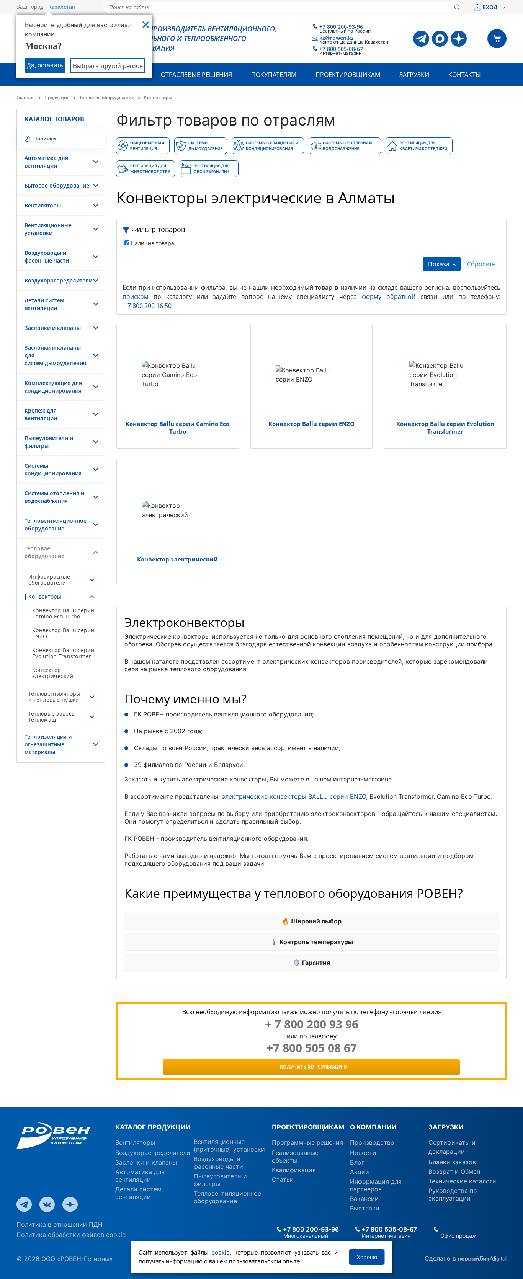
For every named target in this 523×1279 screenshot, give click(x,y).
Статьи (283, 1179)
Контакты (464, 74)
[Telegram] (421, 39)
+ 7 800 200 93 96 (311, 1024)
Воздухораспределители (58, 280)
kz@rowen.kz (336, 37)
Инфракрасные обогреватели (49, 579)
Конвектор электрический (53, 673)
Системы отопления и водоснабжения (54, 496)
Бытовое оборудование (57, 185)
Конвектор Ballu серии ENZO (63, 633)
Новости (363, 1153)
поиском (136, 296)
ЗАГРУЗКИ (446, 1127)
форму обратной (388, 296)
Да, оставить (45, 65)
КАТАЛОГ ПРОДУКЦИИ (153, 1127)
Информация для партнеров (376, 1185)
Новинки (44, 138)
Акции (359, 1172)
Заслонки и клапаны (53, 327)
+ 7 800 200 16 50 (147, 306)
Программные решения (307, 1142)
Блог (357, 1162)
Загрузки (414, 74)
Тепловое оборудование (106, 97)
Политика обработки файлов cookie (71, 1234)
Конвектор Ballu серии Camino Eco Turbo (63, 613)
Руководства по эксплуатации (452, 1194)
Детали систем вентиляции (44, 304)
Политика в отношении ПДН (59, 1224)
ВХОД (494, 7)
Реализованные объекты (295, 1156)
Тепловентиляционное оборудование (56, 524)
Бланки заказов (452, 1162)
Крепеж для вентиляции (41, 414)
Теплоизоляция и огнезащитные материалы (48, 744)
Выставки (364, 1208)
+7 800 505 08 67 (311, 1048)
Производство (372, 1142)
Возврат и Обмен (454, 1171)
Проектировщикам (347, 74)
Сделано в (441, 1258)
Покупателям (273, 74)
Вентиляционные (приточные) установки (229, 1145)
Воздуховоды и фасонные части (47, 256)
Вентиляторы (43, 205)
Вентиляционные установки (48, 229)
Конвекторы (45, 596)
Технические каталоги (462, 1181)
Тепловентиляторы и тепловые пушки (54, 696)
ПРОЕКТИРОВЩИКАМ (308, 1127)
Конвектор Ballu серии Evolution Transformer (63, 653)
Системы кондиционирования (53, 469)
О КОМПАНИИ (373, 1127)
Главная (25, 97)
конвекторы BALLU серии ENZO (318, 796)
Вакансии (364, 1198)
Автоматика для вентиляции (46, 161)
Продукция (57, 97)
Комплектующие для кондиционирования (53, 386)
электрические (246, 796)
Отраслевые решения (196, 74)
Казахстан (61, 6)
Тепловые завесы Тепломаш (52, 716)
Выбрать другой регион (108, 66)
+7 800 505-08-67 (341, 48)
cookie (221, 1252)
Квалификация (294, 1170)
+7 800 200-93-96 (341, 26)
